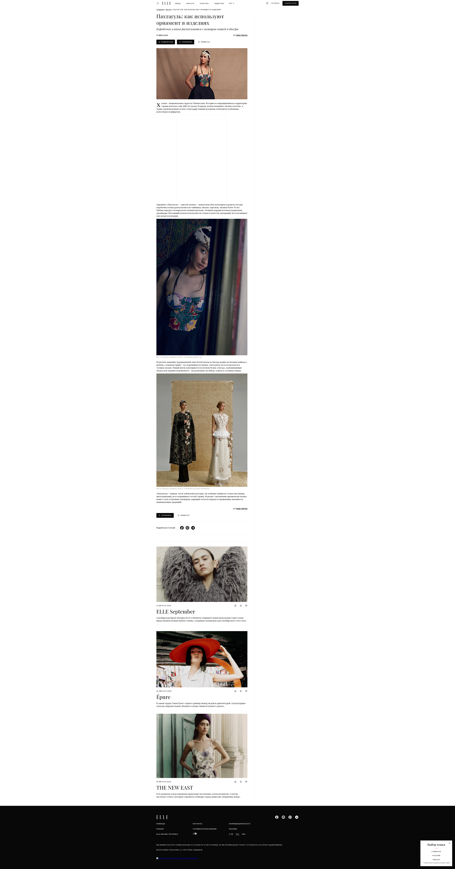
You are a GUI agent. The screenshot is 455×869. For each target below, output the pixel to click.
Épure (163, 696)
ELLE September (175, 611)
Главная (160, 10)
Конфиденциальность (239, 824)
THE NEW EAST (174, 787)
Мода (178, 3)
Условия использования (204, 829)
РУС (237, 834)
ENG (243, 834)
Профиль (275, 3)
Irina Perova (241, 35)
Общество (219, 3)
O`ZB (231, 834)
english (436, 859)
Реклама (233, 829)
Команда (160, 824)
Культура (204, 3)
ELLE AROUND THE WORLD (167, 834)
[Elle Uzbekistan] (166, 3)
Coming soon (290, 3)
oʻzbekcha (436, 851)
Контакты (197, 824)
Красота (190, 3)
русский (436, 855)
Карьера (160, 829)
